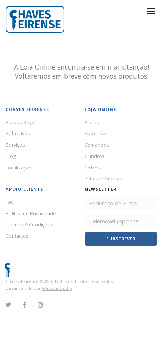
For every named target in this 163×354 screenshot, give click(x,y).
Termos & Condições (29, 224)
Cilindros (95, 156)
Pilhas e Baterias (103, 178)
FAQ (10, 202)
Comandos (97, 144)
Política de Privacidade (31, 213)
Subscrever (120, 239)
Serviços (15, 144)
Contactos (17, 235)
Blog (11, 156)
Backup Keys (20, 122)
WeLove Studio (57, 288)
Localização (18, 167)
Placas (92, 122)
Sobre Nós (18, 133)
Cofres (92, 167)
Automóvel (97, 133)
